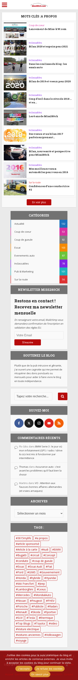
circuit (35, 555)
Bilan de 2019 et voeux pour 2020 (50, 81)
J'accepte (24, 668)
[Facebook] (18, 423)
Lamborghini (25, 589)
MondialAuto (43, 595)
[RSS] (59, 423)
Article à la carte (27, 549)
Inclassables (35, 42)
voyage (22, 640)
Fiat (50, 566)
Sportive (51, 612)
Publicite (38, 606)
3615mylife (24, 538)
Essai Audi (36, 566)
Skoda (36, 612)
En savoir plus (40, 674)
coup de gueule (43, 561)
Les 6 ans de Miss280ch (43, 116)
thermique (47, 618)
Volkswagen (53, 635)
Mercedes (24, 595)
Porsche (23, 606)
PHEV (51, 600)
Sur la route (35, 182)
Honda (22, 578)
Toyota (40, 623)
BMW (57, 549)
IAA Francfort (26, 583)
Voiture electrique (28, 629)
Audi (45, 549)
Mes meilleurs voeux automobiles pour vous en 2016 (48, 170)
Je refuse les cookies (49, 668)
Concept (50, 555)
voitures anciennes (29, 635)
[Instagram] (39, 423)
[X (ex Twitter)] (29, 423)
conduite (23, 561)
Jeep (42, 583)
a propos (42, 538)
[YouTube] (49, 423)
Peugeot (37, 600)
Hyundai (51, 578)
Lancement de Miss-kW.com (47, 29)
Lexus (42, 589)
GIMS (32, 572)
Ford (20, 572)
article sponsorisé (28, 544)
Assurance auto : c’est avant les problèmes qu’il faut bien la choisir (40, 470)
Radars (53, 606)
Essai (21, 566)
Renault (22, 612)
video (54, 623)
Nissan (22, 600)
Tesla (31, 618)
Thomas (23, 466)
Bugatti (22, 555)
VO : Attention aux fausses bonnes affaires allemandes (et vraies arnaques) (40, 487)
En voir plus (39, 202)
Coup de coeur (36, 25)
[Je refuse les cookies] (66, 665)
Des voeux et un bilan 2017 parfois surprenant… (46, 135)
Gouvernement (50, 572)
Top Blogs (24, 623)
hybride (35, 578)
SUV (20, 618)
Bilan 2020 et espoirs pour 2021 (48, 46)
